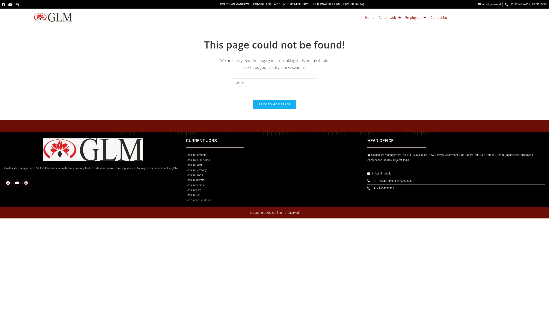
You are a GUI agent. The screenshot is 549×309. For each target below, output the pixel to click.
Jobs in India (193, 190)
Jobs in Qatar (194, 165)
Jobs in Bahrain (195, 185)
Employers (413, 18)
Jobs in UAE (193, 195)
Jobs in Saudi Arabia (198, 160)
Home (369, 18)
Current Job (387, 18)
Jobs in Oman (194, 175)
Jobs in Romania (196, 154)
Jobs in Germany (196, 170)
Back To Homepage (274, 104)
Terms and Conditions (199, 200)
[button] (389, 18)
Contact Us (438, 18)
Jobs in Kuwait (195, 180)
